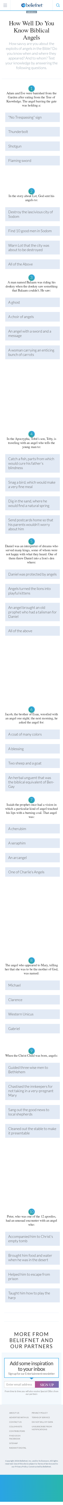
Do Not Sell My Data (42, 1422)
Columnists (15, 1426)
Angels (31, 12)
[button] (58, 5)
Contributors (17, 1431)
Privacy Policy (40, 1413)
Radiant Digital (17, 1448)
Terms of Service (41, 1417)
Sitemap (13, 1443)
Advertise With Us (19, 1417)
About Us (14, 1413)
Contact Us (15, 1422)
